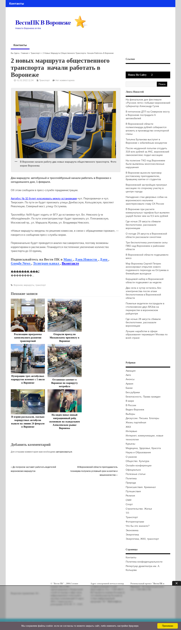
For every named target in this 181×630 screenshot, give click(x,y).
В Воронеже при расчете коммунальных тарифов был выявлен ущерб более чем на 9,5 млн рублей (148, 212)
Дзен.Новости (86, 259)
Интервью (131, 431)
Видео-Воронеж (135, 409)
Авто (128, 375)
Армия (129, 383)
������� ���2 (25, 271)
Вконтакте (70, 263)
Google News (21, 263)
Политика (131, 478)
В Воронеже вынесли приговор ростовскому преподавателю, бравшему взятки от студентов (144, 176)
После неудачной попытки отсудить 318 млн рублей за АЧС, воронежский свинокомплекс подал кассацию (147, 151)
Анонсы (130, 379)
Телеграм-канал (46, 263)
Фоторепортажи (135, 521)
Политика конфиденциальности (144, 561)
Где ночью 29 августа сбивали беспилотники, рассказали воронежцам (143, 225)
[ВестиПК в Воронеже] (53, 36)
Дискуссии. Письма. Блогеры (142, 418)
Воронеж (18, 285)
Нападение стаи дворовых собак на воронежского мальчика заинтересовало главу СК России (146, 200)
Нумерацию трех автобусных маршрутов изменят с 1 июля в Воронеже (28, 379)
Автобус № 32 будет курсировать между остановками (44, 198)
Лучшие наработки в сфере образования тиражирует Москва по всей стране (147, 334)
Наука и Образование (138, 452)
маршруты (29, 285)
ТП (127, 513)
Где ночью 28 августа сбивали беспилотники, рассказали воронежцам (143, 322)
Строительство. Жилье (139, 508)
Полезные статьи (135, 474)
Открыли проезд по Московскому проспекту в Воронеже (64, 337)
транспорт (40, 285)
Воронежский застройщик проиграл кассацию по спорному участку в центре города (146, 188)
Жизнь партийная (136, 422)
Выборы (130, 414)
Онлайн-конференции (138, 465)
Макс (68, 259)
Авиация (131, 370)
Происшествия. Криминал (141, 487)
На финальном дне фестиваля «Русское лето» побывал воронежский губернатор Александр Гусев (148, 103)
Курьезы (130, 443)
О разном (131, 457)
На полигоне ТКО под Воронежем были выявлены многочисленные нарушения (145, 164)
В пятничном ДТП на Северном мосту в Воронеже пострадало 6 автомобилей (148, 115)
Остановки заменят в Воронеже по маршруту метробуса (64, 383)
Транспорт (35, 53)
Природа (131, 482)
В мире (130, 401)
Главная (24, 53)
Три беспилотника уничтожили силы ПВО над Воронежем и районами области (147, 246)
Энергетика (132, 534)
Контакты (16, 3)
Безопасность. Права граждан (143, 396)
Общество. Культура (137, 461)
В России (131, 405)
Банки (129, 388)
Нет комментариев (65, 80)
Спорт (129, 504)
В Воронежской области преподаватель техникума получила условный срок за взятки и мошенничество (94, 471)
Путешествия (133, 491)
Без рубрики (133, 392)
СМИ (128, 500)
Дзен (104, 259)
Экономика (132, 530)
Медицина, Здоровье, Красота (143, 448)
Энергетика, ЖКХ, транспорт (142, 539)
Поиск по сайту (137, 75)
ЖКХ (128, 427)
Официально (133, 469)
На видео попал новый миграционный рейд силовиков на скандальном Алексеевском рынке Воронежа (64, 422)
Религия (130, 495)
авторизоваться (64, 452)
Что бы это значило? (138, 526)
